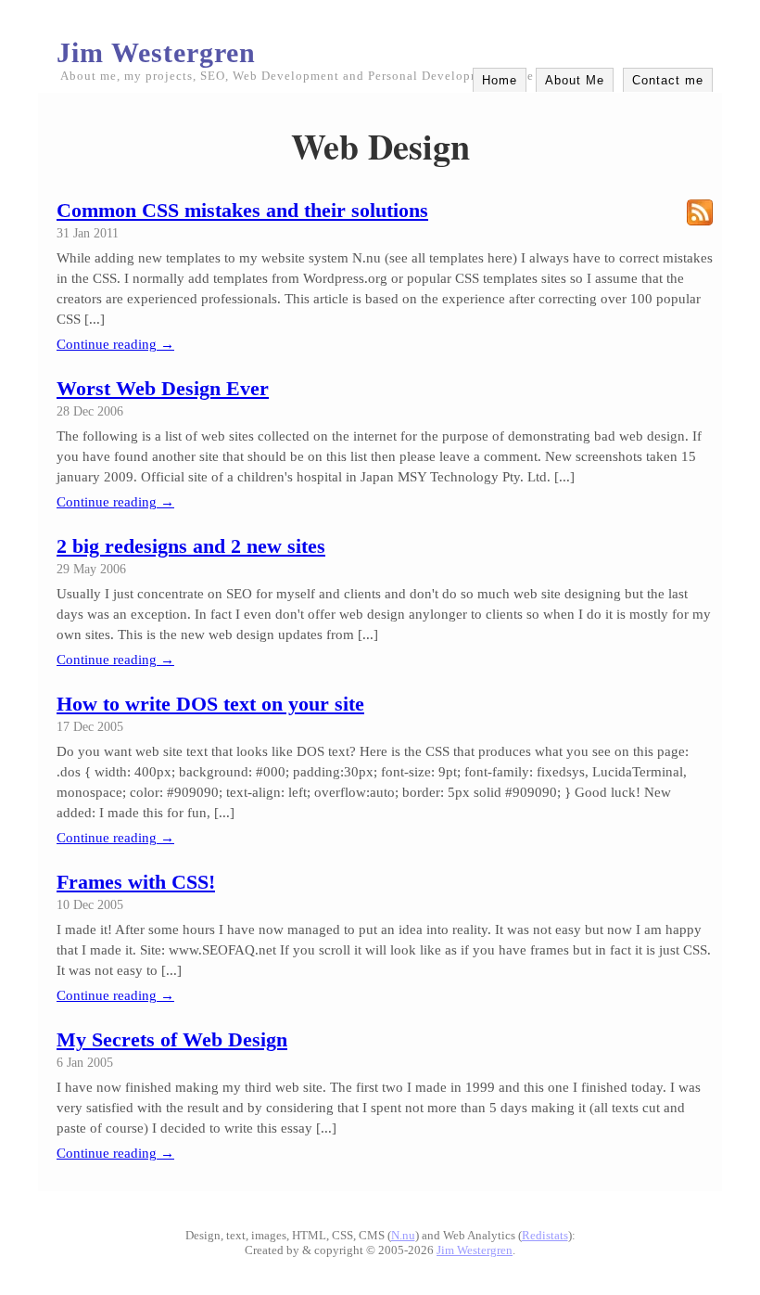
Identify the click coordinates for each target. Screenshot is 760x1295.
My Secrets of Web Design (172, 1039)
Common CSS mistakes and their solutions (242, 210)
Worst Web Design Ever (163, 388)
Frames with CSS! (136, 881)
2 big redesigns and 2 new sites (191, 546)
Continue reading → (115, 344)
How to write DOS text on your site (210, 703)
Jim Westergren (156, 52)
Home (499, 80)
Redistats (545, 1235)
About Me (574, 80)
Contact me (667, 80)
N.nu (403, 1235)
